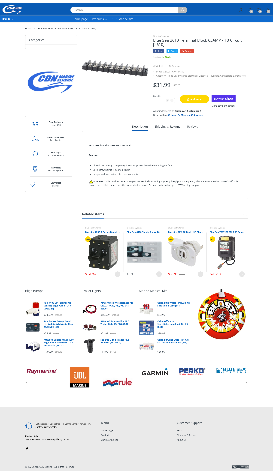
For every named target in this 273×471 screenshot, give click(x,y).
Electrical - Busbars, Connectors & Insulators (222, 75)
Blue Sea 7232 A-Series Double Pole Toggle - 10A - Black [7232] (102, 232)
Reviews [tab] (192, 126)
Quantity (157, 96)
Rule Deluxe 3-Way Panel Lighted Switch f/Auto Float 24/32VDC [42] (59, 324)
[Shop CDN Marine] (12, 9)
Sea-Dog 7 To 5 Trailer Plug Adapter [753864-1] (114, 341)
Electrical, (193, 75)
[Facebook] (27, 448)
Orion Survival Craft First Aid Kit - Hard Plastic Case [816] (173, 341)
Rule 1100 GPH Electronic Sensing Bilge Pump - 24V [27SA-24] (57, 305)
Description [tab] (140, 126)
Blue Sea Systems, (177, 75)
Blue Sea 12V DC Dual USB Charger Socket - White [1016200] (185, 232)
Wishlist (159, 66)
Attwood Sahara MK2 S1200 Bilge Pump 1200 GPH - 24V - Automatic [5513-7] (59, 342)
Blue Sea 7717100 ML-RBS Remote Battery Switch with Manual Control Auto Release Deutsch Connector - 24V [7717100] (227, 232)
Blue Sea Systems (161, 36)
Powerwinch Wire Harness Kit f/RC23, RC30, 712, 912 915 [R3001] (116, 305)
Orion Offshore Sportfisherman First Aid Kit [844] (172, 324)
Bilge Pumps (34, 291)
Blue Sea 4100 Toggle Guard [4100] (144, 232)
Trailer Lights (91, 291)
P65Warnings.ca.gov (188, 185)
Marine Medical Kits (153, 291)
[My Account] (241, 10)
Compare (175, 66)
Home (28, 28)
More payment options (224, 105)
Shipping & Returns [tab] (167, 126)
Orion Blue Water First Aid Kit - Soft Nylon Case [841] (174, 304)
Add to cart (196, 99)
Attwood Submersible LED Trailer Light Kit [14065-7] (114, 323)
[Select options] (117, 274)
